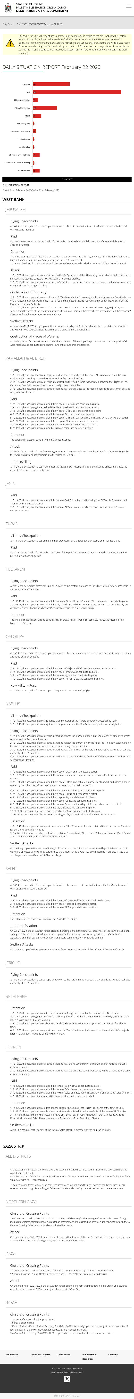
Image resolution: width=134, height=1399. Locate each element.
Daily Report (8, 24)
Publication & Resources (89, 1356)
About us (113, 1354)
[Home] (57, 7)
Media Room (63, 1354)
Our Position (11, 1354)
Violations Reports (40, 1354)
